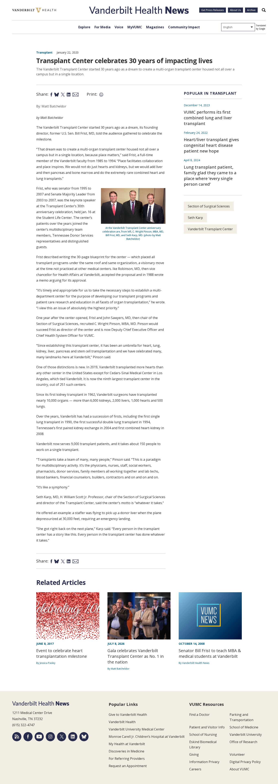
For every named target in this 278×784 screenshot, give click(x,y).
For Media (102, 27)
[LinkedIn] (72, 736)
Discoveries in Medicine (126, 751)
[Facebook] (28, 736)
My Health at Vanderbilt (127, 744)
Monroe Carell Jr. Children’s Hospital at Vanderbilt (147, 736)
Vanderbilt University (246, 734)
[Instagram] (50, 736)
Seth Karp (195, 217)
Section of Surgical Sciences (209, 206)
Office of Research (243, 742)
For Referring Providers (127, 758)
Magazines (155, 27)
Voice (119, 27)
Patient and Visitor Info (207, 727)
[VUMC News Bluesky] (84, 736)
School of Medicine (244, 727)
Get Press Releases (212, 10)
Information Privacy (204, 762)
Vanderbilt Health (122, 722)
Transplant (44, 52)
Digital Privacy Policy (245, 762)
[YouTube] (39, 736)
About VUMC (239, 769)
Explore (84, 27)
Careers (195, 769)
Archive (251, 10)
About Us (235, 10)
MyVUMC (134, 27)
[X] (61, 736)
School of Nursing (203, 734)
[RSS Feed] (16, 736)
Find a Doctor (199, 714)
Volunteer (237, 754)
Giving (194, 754)
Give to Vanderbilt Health (128, 714)
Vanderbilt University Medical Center (136, 729)
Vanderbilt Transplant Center (210, 229)
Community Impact (184, 27)
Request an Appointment (128, 766)
